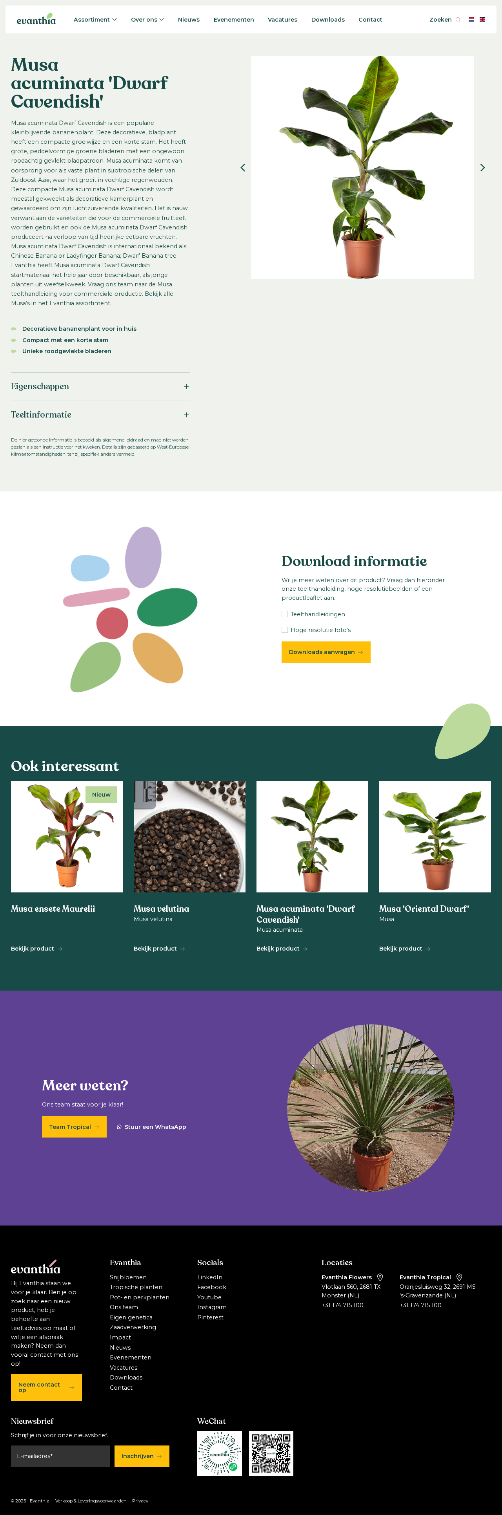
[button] (242, 168)
